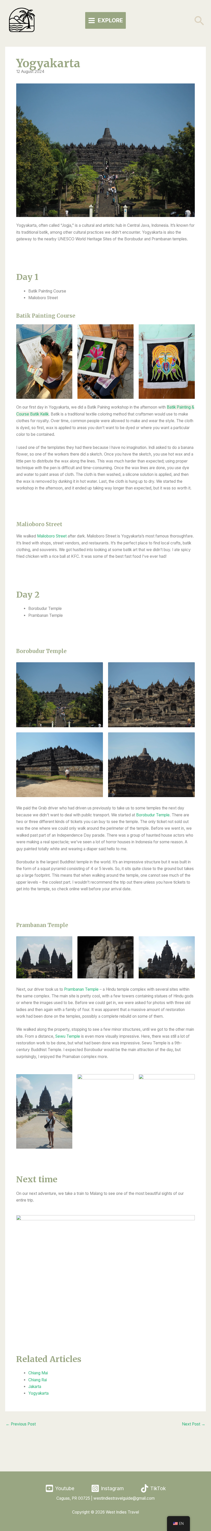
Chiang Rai (37, 1379)
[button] (199, 20)
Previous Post (21, 1424)
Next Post (193, 1424)
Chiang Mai (38, 1373)
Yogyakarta (38, 1393)
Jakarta (34, 1386)
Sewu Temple (67, 1036)
